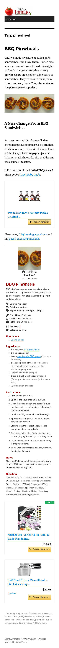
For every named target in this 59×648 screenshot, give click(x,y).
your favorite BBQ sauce (29, 356)
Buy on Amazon (41, 222)
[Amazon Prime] (29, 593)
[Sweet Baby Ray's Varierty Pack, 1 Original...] (29, 196)
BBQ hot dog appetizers (33, 234)
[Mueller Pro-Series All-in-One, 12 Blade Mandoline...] (29, 518)
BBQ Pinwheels (22, 48)
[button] (8, 19)
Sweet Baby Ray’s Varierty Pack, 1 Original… (28, 214)
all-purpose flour (31, 349)
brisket (39, 616)
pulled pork (19, 623)
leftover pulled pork (24, 619)
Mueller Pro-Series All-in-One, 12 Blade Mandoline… (28, 536)
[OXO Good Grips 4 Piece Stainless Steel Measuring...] (29, 569)
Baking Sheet (17, 340)
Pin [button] (35, 272)
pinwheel (40, 619)
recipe (29, 623)
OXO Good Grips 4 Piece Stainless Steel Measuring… (28, 582)
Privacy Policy (29, 639)
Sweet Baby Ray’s (29, 174)
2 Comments (41, 623)
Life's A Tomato (12, 639)
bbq (16, 616)
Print (27, 272)
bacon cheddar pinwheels (24, 238)
